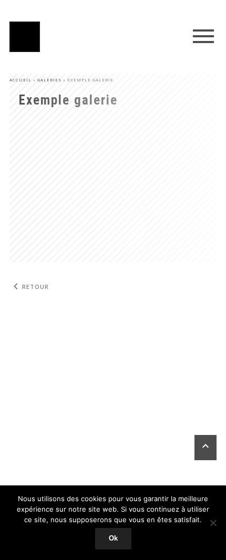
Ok (113, 538)
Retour (29, 287)
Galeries (49, 79)
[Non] (213, 522)
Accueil (20, 79)
